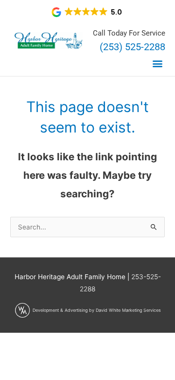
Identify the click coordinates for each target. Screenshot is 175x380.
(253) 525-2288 (132, 47)
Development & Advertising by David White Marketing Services (97, 310)
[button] (87, 12)
